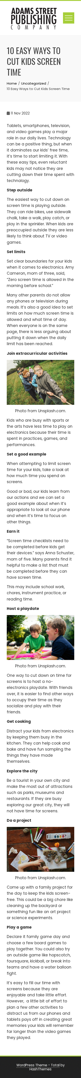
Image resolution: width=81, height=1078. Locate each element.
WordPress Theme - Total (38, 1065)
